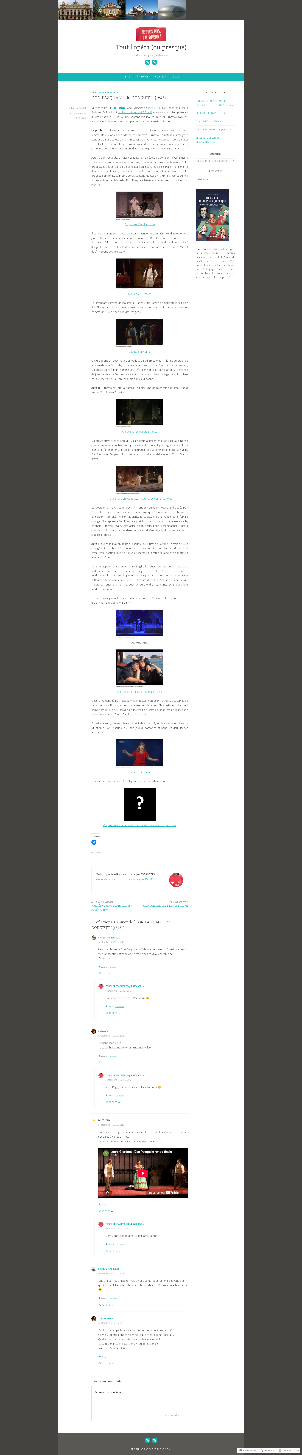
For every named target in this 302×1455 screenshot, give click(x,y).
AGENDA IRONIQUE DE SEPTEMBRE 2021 (165, 903)
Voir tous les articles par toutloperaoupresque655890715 (125, 879)
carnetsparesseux (109, 937)
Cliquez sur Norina (140, 351)
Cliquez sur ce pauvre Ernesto (139, 431)
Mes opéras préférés (104, 92)
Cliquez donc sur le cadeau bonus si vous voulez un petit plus (139, 825)
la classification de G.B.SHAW (135, 112)
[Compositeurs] (154, 62)
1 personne (112, 967)
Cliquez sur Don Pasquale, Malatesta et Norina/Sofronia (139, 498)
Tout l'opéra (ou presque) (151, 47)
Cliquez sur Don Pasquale (140, 224)
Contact (160, 76)
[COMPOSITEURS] (154, 1440)
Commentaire (172, 1415)
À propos (142, 76)
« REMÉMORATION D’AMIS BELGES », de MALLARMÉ (112, 906)
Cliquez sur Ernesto (139, 294)
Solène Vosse (106, 1318)
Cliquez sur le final (140, 772)
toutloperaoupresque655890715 (124, 986)
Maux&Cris (104, 1031)
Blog (176, 76)
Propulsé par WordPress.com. (151, 1449)
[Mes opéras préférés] (147, 62)
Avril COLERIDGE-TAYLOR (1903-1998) (214, 129)
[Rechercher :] (215, 179)
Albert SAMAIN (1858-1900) (209, 121)
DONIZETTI (154, 108)
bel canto (119, 108)
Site (127, 76)
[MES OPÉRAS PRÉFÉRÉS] (147, 1440)
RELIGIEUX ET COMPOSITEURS (211, 113)
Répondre (104, 973)
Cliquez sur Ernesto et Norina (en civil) (139, 691)
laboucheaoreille (109, 1268)
